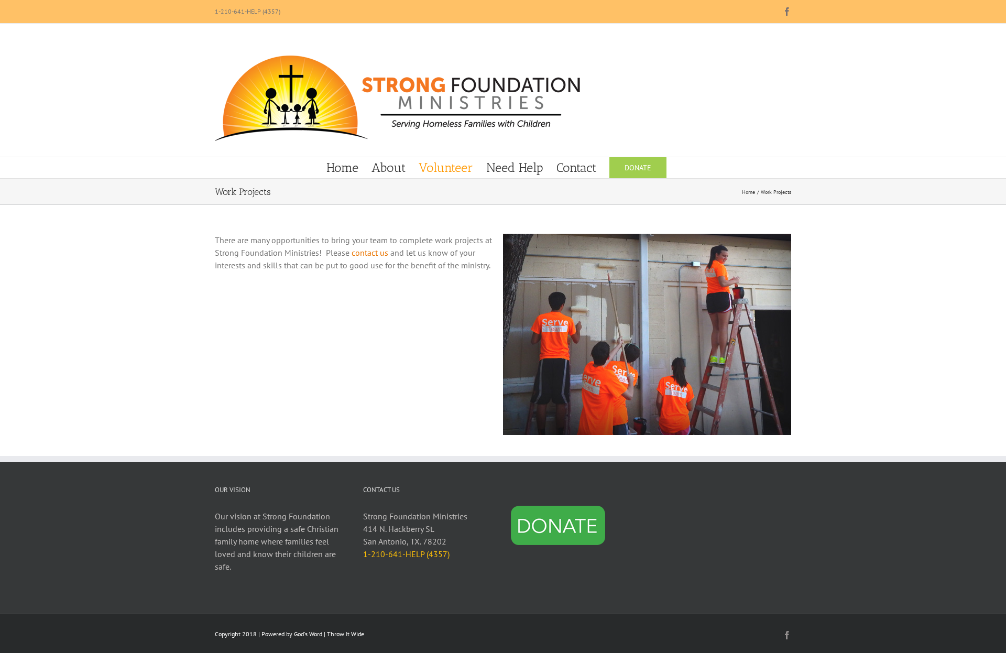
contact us (370, 252)
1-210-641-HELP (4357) (247, 11)
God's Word (308, 634)
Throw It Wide (345, 634)
